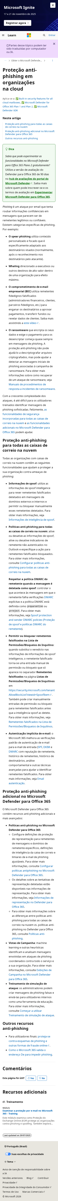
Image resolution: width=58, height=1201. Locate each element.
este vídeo (30, 323)
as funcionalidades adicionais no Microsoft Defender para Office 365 (26, 427)
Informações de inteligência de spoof (31, 519)
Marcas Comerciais (32, 1191)
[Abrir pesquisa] (44, 35)
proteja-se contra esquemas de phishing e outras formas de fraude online (29, 1041)
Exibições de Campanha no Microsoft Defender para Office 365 (30, 974)
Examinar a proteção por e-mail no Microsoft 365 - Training (28, 1112)
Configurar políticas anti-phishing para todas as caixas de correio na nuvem (29, 567)
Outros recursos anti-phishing (21, 138)
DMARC (48, 597)
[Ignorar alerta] (52, 5)
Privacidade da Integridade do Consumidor (26, 1187)
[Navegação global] (3, 35)
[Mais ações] (52, 60)
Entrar (52, 35)
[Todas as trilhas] (5, 60)
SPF (40, 747)
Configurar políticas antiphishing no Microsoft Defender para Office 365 (33, 870)
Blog (29, 1178)
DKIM (46, 747)
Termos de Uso (11, 1191)
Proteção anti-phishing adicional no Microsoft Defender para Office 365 (29, 133)
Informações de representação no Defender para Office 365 (32, 902)
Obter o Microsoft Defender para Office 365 (27, 60)
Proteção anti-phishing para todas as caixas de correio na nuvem (28, 125)
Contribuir (43, 1178)
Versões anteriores (13, 1178)
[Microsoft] (29, 35)
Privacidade (9, 1182)
